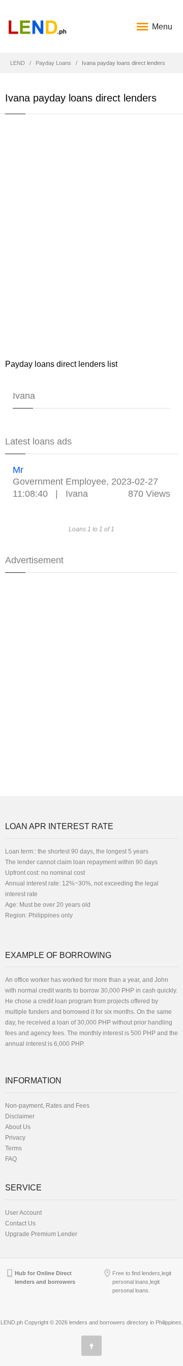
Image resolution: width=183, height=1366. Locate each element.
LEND (17, 63)
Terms (13, 1148)
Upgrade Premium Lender (41, 1234)
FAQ (11, 1159)
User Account (23, 1212)
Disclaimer (20, 1116)
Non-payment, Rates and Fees (47, 1105)
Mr (18, 470)
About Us (17, 1127)
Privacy (15, 1137)
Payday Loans (53, 63)
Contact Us (20, 1223)
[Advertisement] (91, 236)
